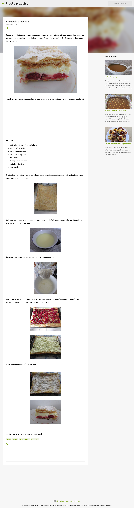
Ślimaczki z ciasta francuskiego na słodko (118, 143)
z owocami (34, 439)
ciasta (9, 439)
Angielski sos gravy (111, 77)
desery (15, 439)
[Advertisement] (20, 122)
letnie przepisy (24, 439)
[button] (7, 28)
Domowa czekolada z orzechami (115, 110)
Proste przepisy (16, 3)
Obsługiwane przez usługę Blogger (68, 501)
